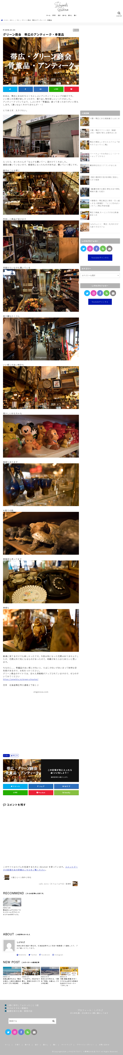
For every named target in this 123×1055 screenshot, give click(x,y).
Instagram (59, 955)
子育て (54, 15)
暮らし (70, 15)
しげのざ (21, 942)
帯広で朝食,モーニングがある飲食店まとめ (104, 213)
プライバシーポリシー (85, 1044)
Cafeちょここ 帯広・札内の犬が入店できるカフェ (104, 225)
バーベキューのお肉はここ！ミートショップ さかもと (105, 155)
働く (75, 15)
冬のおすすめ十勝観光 (17, 1008)
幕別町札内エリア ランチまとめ (103, 165)
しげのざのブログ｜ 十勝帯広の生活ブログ (84, 1051)
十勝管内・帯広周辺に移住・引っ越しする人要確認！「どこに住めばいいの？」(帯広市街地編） (105, 203)
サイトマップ (66, 1044)
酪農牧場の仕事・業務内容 (19, 1011)
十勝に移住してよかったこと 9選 (23, 1005)
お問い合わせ (104, 1044)
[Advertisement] (41, 719)
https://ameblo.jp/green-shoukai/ (20, 679)
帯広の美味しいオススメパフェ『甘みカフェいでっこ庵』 (105, 143)
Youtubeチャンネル (100, 257)
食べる (64, 15)
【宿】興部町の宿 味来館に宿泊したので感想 (104, 178)
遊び (59, 15)
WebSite (22, 955)
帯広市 (15, 755)
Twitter (34, 955)
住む (7, 755)
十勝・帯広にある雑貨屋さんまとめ (105, 118)
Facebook (45, 955)
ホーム (48, 15)
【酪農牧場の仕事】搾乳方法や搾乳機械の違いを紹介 (105, 190)
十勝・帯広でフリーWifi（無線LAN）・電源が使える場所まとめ (103, 131)
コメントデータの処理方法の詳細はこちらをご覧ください (40, 868)
